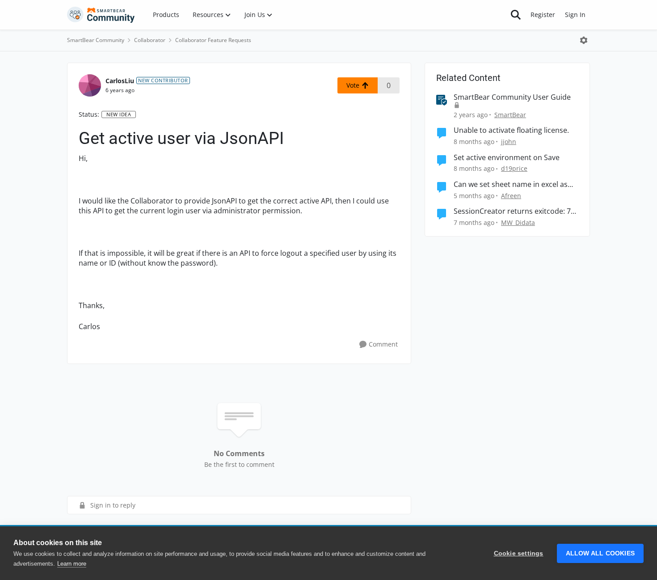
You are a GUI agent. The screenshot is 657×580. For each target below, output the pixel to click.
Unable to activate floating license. (511, 130)
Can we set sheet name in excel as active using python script (511, 184)
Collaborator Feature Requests (213, 40)
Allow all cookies (600, 553)
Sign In (575, 14)
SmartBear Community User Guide (512, 97)
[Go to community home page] (101, 15)
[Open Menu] (583, 40)
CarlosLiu (119, 80)
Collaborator (149, 40)
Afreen (511, 195)
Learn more (71, 563)
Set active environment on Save (507, 157)
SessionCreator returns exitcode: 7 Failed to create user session (512, 211)
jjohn (508, 141)
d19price (514, 168)
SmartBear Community (95, 40)
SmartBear (510, 114)
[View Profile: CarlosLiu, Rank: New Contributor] (90, 85)
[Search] (515, 14)
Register (543, 14)
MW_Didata (518, 222)
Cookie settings (518, 553)
